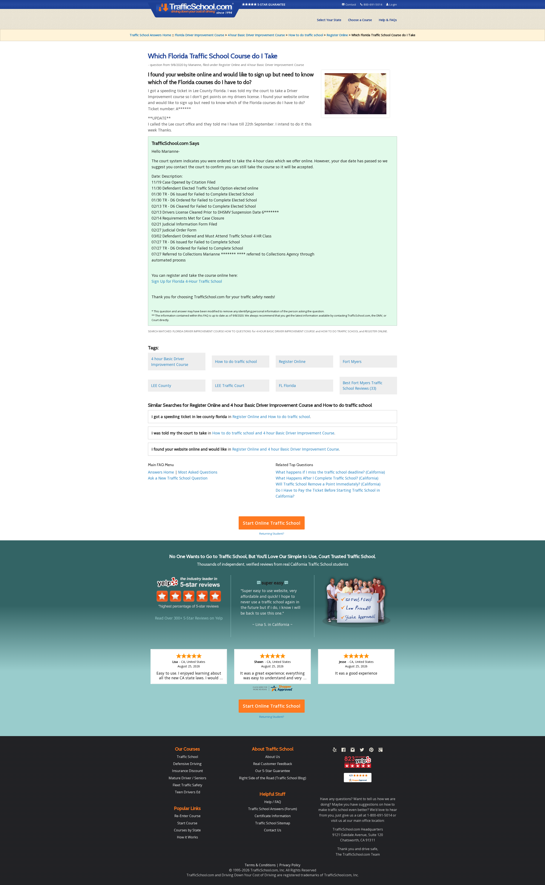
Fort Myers (352, 361)
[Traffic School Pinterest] (371, 750)
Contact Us (272, 830)
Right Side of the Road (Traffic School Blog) (272, 778)
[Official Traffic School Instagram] (353, 750)
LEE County (161, 385)
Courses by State (187, 830)
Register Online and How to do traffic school (271, 416)
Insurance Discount (187, 770)
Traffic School (187, 756)
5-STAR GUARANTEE (271, 4)
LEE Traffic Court (229, 385)
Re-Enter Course (187, 816)
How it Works (187, 837)
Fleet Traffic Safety (187, 785)
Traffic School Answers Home (150, 35)
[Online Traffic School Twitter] (362, 750)
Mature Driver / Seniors (187, 778)
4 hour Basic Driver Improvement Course (256, 35)
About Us (272, 756)
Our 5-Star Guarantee (272, 770)
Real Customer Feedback (272, 763)
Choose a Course (360, 20)
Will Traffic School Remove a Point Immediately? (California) (328, 484)
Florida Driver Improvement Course (199, 35)
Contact (351, 4)
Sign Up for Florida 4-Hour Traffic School (187, 281)
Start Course (187, 823)
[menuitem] (329, 20)
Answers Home (161, 472)
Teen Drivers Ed (187, 792)
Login (393, 4)
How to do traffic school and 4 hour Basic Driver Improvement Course (273, 432)
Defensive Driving (187, 763)
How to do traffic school (305, 35)
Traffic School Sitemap (272, 823)
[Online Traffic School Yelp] (334, 750)
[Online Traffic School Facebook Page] (343, 750)
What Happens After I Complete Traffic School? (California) (327, 478)
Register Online (337, 35)
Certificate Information (273, 816)
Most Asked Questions (197, 472)
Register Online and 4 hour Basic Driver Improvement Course (285, 449)
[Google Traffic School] (381, 750)
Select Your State (329, 20)
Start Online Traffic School (271, 523)
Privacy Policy (289, 865)
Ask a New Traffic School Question (178, 478)
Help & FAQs (388, 20)
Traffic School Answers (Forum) (272, 808)
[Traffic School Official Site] (195, 9)
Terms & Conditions (261, 865)
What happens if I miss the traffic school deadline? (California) (330, 472)
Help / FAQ (272, 801)
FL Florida (287, 385)
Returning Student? (271, 533)
